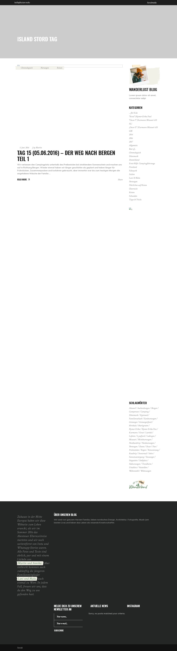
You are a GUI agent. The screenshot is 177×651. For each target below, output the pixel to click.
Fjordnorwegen (150, 418)
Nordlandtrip (134, 443)
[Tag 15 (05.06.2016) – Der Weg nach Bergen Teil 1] (70, 104)
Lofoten (132, 436)
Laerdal (149, 432)
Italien (132, 174)
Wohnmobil (134, 470)
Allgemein (133, 145)
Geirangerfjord (145, 422)
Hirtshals (132, 425)
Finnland (133, 167)
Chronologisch (27, 67)
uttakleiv (133, 467)
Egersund (144, 415)
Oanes (141, 446)
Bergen (154, 408)
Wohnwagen (146, 470)
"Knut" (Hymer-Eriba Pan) (140, 116)
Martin (37, 147)
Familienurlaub (135, 418)
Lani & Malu (134, 177)
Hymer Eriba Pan (149, 429)
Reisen (59, 67)
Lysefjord (141, 436)
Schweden (133, 195)
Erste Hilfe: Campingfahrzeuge (142, 163)
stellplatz (143, 460)
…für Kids (133, 112)
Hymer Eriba (134, 429)
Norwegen (45, 67)
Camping (144, 411)
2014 (131, 134)
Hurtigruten (143, 425)
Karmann (133, 432)
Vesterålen (143, 467)
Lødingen (150, 436)
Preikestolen (134, 449)
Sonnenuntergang (136, 456)
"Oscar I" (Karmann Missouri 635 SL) (143, 122)
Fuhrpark (133, 170)
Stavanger (150, 456)
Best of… (132, 149)
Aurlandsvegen (143, 408)
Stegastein (133, 460)
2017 (131, 141)
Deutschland (134, 159)
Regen (143, 449)
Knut (141, 432)
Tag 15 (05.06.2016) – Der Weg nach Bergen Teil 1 (66, 155)
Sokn (150, 453)
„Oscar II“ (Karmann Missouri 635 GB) (143, 129)
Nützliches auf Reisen (138, 185)
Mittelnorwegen (144, 439)
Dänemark (133, 156)
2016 (131, 138)
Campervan (134, 411)
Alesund (132, 408)
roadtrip (133, 453)
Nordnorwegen (148, 443)
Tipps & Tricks (135, 199)
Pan (154, 446)
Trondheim (146, 463)
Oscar (148, 446)
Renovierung (153, 449)
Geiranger (133, 422)
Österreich (133, 188)
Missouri (132, 439)
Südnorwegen (134, 463)
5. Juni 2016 (24, 147)
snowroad (142, 453)
